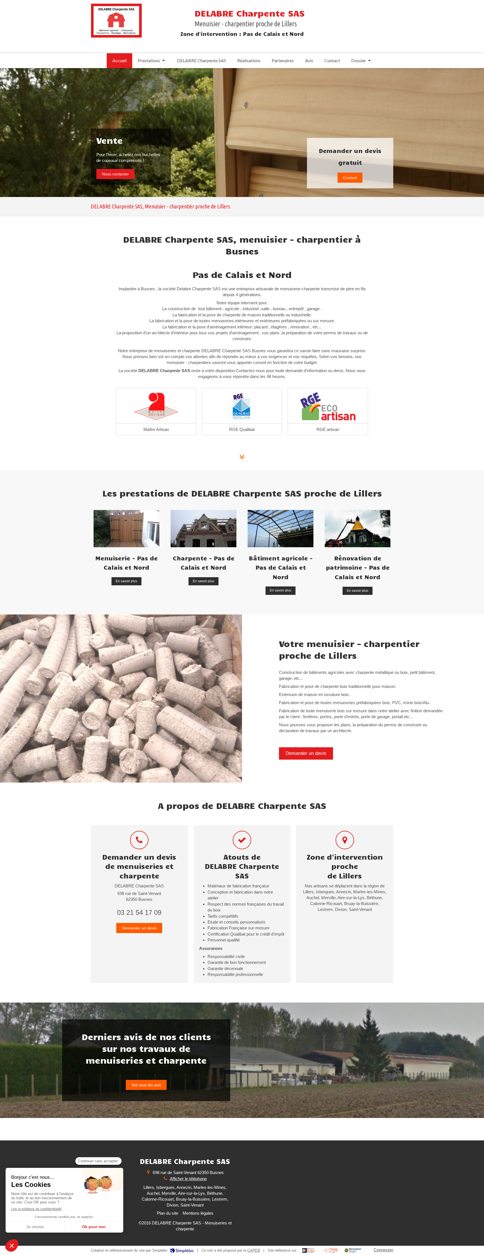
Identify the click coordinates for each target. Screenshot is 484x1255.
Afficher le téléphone (188, 1178)
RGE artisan (328, 429)
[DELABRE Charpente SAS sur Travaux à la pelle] (331, 1250)
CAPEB (253, 1250)
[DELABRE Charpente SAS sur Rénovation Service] (353, 1250)
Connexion (383, 1249)
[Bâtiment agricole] (280, 528)
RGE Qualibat (242, 429)
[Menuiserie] (126, 528)
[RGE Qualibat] (242, 406)
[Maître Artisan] (156, 406)
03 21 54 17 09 (139, 912)
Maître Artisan (156, 429)
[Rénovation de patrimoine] (357, 528)
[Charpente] (203, 528)
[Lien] (328, 406)
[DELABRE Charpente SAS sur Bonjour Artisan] (308, 1250)
